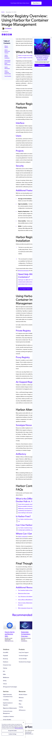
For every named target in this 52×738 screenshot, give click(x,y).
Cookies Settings (12, 734)
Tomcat (5, 683)
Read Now (35, 3)
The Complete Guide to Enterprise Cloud (28, 590)
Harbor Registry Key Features (7, 51)
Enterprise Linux (7, 665)
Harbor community (22, 536)
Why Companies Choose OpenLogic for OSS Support (31, 608)
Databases (5, 662)
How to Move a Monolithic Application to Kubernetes (31, 599)
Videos (20, 700)
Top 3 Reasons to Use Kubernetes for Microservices (30, 596)
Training (21, 707)
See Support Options (25, 289)
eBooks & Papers (23, 694)
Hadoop (5, 668)
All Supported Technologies (10, 687)
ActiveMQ (5, 652)
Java (4, 671)
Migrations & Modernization (10, 708)
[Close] (23, 722)
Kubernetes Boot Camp (24, 593)
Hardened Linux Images (25, 662)
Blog (20, 704)
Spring (4, 680)
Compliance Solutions (8, 716)
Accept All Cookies (12, 730)
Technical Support (23, 655)
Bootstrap (5, 658)
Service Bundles (23, 658)
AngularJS (5, 655)
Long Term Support (23, 652)
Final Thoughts (8, 76)
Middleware (6, 677)
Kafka (4, 674)
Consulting (5, 699)
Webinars (21, 697)
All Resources (22, 710)
